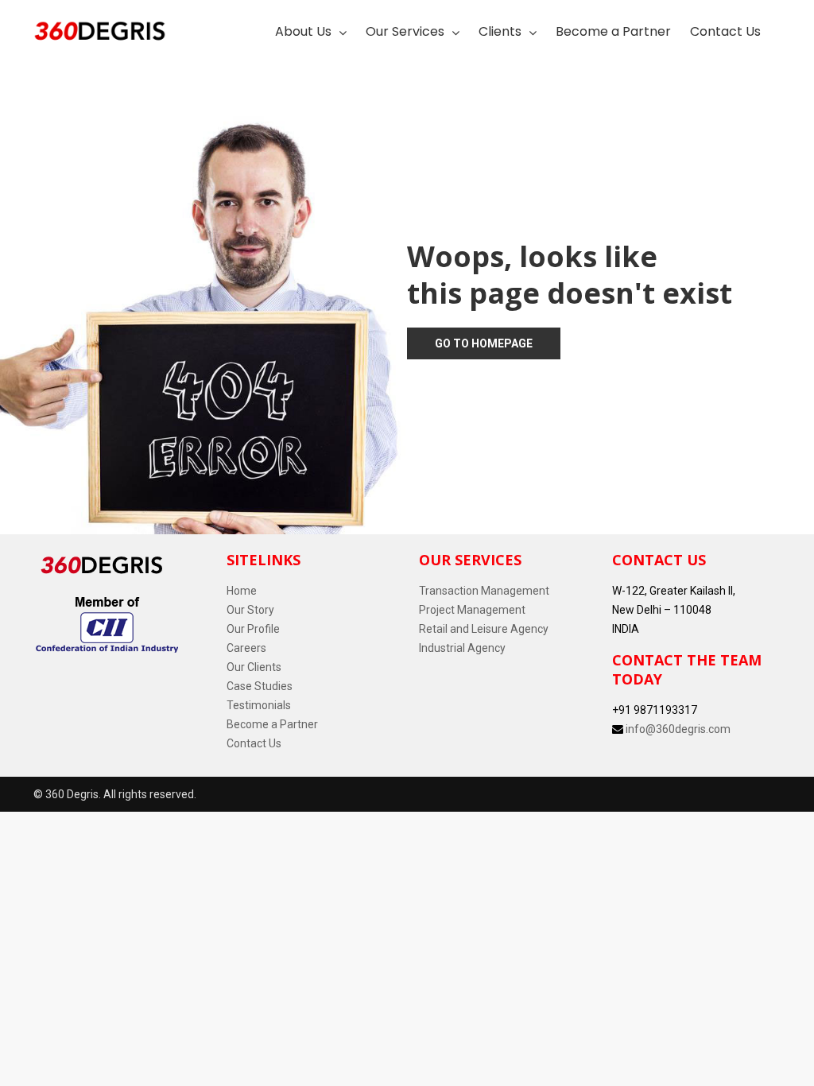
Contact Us (254, 743)
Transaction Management (484, 590)
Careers (246, 648)
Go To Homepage (484, 343)
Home (242, 590)
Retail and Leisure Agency (483, 629)
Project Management (472, 609)
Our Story (250, 609)
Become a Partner (272, 724)
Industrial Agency (462, 648)
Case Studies (260, 686)
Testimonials (259, 705)
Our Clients (254, 667)
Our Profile (253, 629)
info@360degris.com (678, 729)
